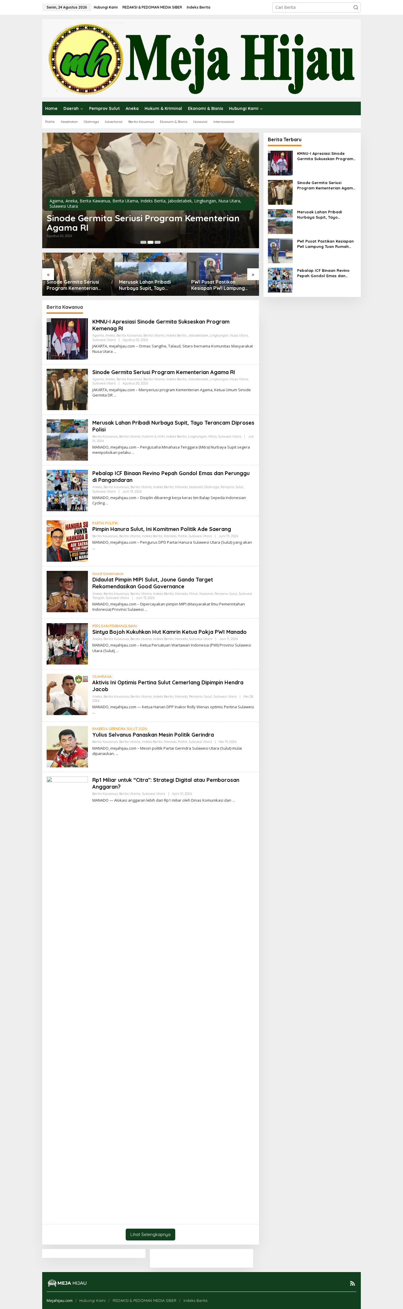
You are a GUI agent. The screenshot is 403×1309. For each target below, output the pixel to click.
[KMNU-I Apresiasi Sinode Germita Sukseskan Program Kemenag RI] (115, 351)
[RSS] (352, 1283)
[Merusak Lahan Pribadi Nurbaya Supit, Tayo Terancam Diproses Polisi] (133, 452)
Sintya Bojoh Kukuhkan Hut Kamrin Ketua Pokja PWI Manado (169, 631)
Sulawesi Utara (64, 206)
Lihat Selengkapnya (150, 1234)
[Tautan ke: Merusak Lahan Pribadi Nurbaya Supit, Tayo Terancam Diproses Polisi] (150, 274)
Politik (182, 536)
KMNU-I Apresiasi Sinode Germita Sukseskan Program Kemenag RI (325, 156)
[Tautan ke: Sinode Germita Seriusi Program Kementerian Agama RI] (150, 191)
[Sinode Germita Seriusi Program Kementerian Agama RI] (115, 395)
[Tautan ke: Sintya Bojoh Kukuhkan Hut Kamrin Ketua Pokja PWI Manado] (67, 643)
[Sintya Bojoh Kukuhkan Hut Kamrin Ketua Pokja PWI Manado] (117, 650)
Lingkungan (205, 201)
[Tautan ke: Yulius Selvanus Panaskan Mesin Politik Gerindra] (67, 746)
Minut (193, 594)
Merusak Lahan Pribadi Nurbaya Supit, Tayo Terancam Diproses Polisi (148, 285)
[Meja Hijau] (201, 58)
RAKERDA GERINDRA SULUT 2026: (120, 728)
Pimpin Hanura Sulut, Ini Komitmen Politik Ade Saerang (161, 529)
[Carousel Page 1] (143, 242)
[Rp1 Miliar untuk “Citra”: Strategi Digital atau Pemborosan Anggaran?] (233, 800)
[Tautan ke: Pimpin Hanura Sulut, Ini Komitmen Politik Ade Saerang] (67, 540)
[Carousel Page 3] (157, 242)
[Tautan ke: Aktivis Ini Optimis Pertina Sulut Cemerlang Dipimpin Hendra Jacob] (67, 693)
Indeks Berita (153, 201)
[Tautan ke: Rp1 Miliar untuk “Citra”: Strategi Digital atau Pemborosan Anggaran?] (67, 997)
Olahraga (211, 487)
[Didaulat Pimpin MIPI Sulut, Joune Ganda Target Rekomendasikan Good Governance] (146, 609)
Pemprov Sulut (232, 487)
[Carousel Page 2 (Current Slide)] (150, 242)
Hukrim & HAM (153, 436)
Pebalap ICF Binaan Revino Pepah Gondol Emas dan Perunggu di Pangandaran (323, 273)
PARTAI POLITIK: (105, 523)
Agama (56, 201)
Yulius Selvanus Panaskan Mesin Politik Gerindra (153, 734)
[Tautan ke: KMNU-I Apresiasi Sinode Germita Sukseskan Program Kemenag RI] (67, 338)
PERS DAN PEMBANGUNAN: (114, 625)
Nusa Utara (229, 201)
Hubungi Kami (92, 1300)
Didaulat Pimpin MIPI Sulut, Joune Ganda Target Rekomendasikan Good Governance (152, 583)
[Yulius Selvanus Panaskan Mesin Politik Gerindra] (117, 753)
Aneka (71, 201)
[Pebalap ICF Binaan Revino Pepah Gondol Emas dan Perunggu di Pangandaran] (107, 503)
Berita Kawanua (95, 201)
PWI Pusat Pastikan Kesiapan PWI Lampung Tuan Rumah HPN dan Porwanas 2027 (218, 285)
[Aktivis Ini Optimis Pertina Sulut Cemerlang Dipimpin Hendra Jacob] (93, 712)
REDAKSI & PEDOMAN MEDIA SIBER (144, 1300)
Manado (181, 487)
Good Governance (107, 573)
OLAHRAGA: (102, 676)
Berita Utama (125, 201)
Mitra (212, 436)
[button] (356, 7)
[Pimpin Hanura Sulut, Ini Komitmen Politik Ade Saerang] (93, 547)
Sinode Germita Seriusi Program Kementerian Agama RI (143, 222)
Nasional (196, 487)
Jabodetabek (180, 201)
